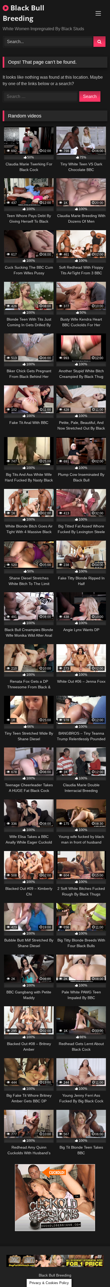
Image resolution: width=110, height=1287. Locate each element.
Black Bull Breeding (23, 13)
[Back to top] (93, 1271)
